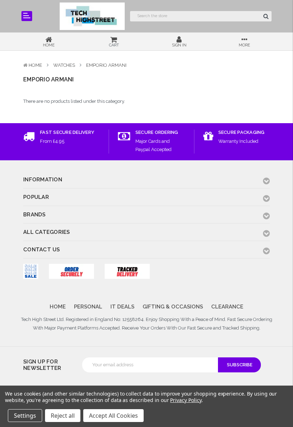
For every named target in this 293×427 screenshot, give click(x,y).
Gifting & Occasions (173, 306)
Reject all (63, 416)
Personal (88, 306)
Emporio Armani (106, 65)
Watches (64, 65)
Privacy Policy (185, 400)
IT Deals (122, 306)
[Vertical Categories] (26, 16)
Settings (25, 416)
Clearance (227, 306)
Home (35, 65)
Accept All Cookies (113, 416)
